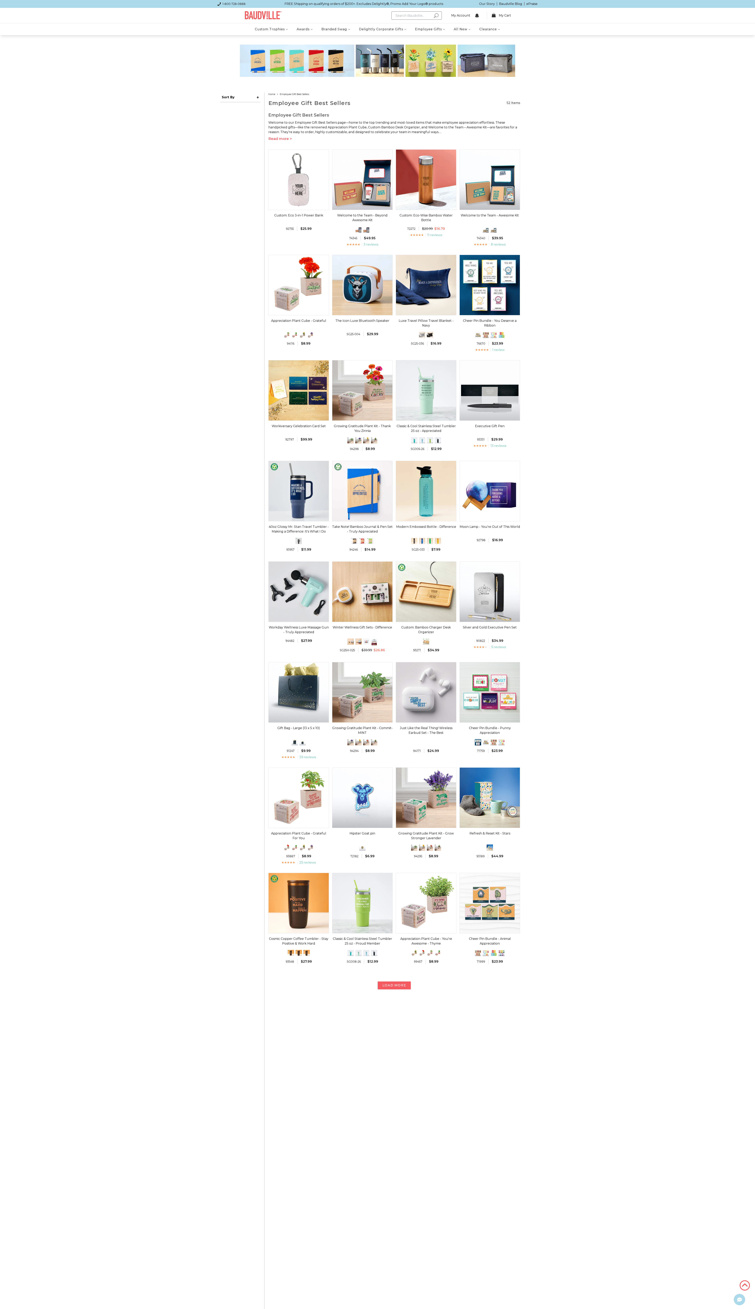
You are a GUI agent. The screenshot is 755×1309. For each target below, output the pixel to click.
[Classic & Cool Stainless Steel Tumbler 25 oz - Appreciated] (358, 953)
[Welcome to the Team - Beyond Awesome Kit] (366, 229)
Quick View (299, 206)
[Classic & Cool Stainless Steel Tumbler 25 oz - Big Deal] (422, 440)
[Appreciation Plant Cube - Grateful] (287, 847)
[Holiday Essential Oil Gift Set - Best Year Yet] (366, 641)
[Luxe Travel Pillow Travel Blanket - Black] (430, 335)
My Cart (505, 15)
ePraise (532, 4)
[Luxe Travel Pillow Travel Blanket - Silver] (422, 335)
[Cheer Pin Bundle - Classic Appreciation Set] (486, 335)
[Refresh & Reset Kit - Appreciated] (490, 847)
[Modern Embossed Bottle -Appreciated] (430, 541)
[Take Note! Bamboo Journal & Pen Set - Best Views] (354, 541)
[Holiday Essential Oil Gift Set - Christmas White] (374, 642)
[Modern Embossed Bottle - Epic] (414, 541)
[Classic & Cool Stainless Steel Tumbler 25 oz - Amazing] (414, 440)
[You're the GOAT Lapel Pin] (362, 847)
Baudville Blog (510, 4)
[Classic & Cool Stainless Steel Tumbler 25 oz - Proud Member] (430, 440)
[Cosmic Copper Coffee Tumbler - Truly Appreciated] (306, 953)
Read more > (280, 139)
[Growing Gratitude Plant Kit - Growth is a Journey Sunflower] (366, 440)
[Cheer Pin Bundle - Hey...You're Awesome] (501, 953)
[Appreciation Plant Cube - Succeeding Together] (302, 335)
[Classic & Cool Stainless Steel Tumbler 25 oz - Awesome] (438, 440)
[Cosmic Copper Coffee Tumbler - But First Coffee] (291, 953)
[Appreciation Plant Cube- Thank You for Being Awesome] (414, 953)
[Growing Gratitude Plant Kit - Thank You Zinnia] (366, 742)
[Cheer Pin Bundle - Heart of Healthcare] (501, 335)
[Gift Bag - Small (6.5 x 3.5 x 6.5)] (302, 742)
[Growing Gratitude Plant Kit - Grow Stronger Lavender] (358, 440)
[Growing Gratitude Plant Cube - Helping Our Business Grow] (374, 440)
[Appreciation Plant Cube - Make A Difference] (295, 335)
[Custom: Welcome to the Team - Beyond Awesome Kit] (358, 229)
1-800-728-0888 (234, 4)
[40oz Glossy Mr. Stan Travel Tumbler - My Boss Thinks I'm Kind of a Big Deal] (299, 541)
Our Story (487, 4)
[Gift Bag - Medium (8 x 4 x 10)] (295, 742)
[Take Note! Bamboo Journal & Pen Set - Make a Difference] (370, 541)
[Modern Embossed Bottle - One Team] (422, 541)
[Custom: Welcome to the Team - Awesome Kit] (486, 229)
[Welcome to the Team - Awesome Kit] (494, 229)
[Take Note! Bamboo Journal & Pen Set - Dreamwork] (362, 541)
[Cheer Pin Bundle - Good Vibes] (494, 335)
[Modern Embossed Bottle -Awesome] (438, 541)
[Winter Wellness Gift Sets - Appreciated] (358, 641)
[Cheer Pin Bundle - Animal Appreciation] (478, 335)
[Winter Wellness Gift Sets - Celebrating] (350, 641)
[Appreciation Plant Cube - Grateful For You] (287, 335)
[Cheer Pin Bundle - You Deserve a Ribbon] (478, 742)
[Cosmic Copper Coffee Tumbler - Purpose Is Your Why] (299, 953)
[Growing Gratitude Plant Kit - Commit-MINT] (350, 440)
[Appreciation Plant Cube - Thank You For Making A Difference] (310, 335)
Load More (394, 985)
